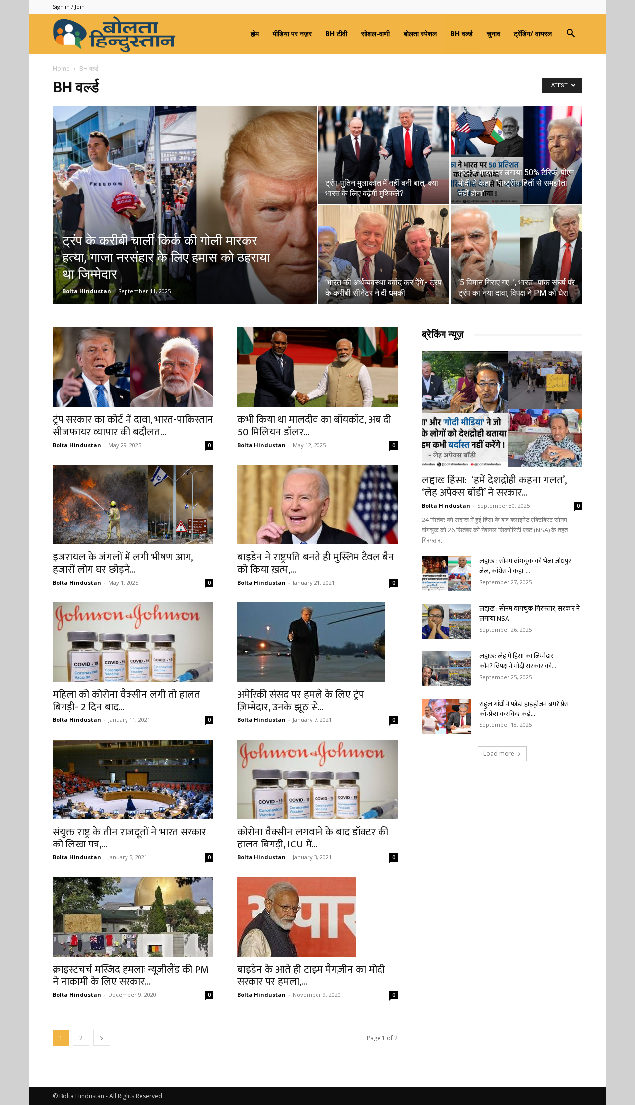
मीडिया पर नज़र (292, 33)
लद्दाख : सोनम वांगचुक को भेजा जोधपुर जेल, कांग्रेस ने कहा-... (525, 566)
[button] (570, 34)
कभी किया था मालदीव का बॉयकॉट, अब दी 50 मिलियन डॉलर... (314, 426)
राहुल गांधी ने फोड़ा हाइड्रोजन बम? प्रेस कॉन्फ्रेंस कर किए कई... (524, 708)
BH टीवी (336, 33)
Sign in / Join (69, 6)
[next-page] (101, 1038)
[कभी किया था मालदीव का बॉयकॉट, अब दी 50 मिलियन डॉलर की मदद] (317, 367)
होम (255, 33)
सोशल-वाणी (375, 33)
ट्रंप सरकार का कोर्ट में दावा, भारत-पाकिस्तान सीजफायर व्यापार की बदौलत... (133, 426)
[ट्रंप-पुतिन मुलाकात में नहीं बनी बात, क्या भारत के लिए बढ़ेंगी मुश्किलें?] (383, 155)
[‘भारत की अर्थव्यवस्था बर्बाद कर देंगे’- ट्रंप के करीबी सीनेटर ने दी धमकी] (383, 254)
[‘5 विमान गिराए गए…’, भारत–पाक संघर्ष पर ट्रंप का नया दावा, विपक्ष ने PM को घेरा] (516, 254)
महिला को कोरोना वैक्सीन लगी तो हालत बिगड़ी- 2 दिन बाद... (126, 700)
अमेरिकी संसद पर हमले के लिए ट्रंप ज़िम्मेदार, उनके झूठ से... (300, 700)
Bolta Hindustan (87, 291)
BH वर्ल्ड (461, 33)
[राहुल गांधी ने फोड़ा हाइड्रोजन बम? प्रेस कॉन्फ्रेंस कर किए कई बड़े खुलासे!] (446, 716)
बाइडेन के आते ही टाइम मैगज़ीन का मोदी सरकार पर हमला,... (311, 975)
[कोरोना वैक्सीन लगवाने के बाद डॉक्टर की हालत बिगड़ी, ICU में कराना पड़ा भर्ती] (317, 779)
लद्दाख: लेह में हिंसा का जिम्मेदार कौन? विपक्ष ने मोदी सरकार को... (517, 661)
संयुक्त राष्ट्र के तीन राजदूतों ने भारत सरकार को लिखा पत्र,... (129, 838)
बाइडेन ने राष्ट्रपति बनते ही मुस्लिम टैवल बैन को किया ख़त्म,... (315, 563)
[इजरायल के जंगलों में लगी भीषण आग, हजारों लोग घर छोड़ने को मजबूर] (133, 504)
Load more (498, 753)
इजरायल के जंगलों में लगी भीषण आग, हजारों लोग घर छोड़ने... (122, 563)
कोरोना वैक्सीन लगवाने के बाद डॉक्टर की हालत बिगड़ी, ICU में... (312, 838)
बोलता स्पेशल (420, 33)
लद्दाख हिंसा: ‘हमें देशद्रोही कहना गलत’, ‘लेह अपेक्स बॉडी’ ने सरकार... (494, 486)
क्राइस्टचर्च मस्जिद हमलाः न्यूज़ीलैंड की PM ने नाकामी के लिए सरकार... (131, 975)
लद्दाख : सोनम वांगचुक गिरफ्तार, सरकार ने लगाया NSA (529, 613)
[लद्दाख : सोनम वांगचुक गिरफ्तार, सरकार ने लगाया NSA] (446, 621)
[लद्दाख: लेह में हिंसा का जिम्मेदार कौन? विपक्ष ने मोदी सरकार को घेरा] (446, 668)
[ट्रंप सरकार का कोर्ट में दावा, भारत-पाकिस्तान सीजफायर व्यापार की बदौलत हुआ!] (133, 367)
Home (61, 69)
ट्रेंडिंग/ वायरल (533, 33)
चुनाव (493, 33)
